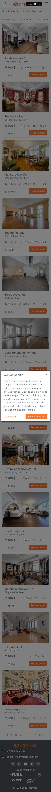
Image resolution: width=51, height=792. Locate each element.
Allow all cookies (36, 416)
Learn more (10, 416)
